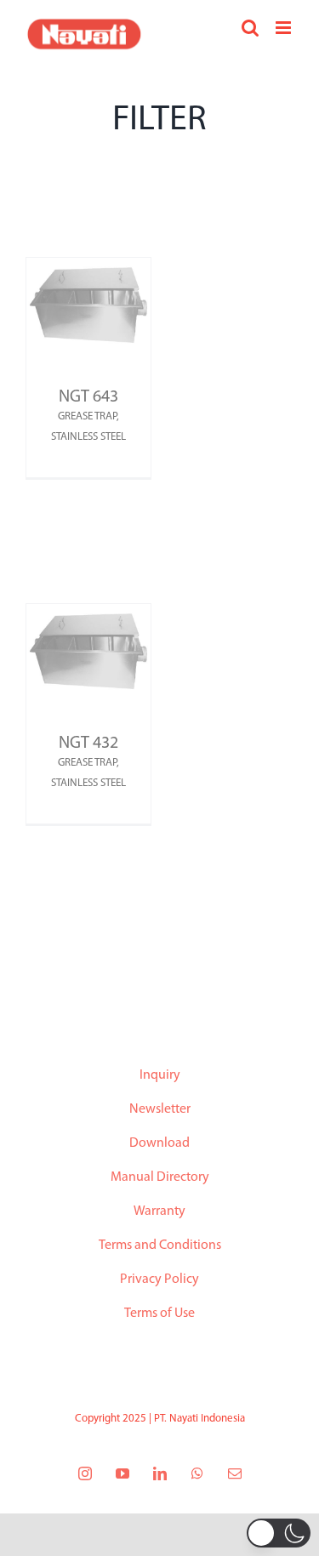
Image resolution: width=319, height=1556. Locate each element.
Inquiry (160, 1075)
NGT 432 (88, 743)
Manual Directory (160, 1177)
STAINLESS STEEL (88, 436)
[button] (278, 1533)
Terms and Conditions (160, 1245)
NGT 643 (88, 397)
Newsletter (160, 1109)
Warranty (159, 1211)
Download (159, 1143)
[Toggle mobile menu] (284, 28)
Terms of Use (159, 1313)
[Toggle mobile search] (250, 28)
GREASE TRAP (87, 416)
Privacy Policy (159, 1279)
